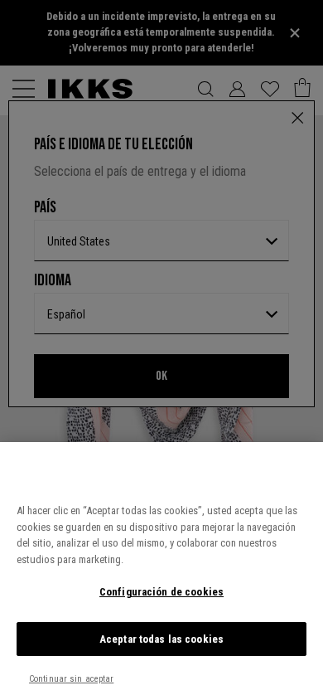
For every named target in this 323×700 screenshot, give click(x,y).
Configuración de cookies (161, 592)
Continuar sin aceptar (71, 678)
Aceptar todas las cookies (161, 639)
